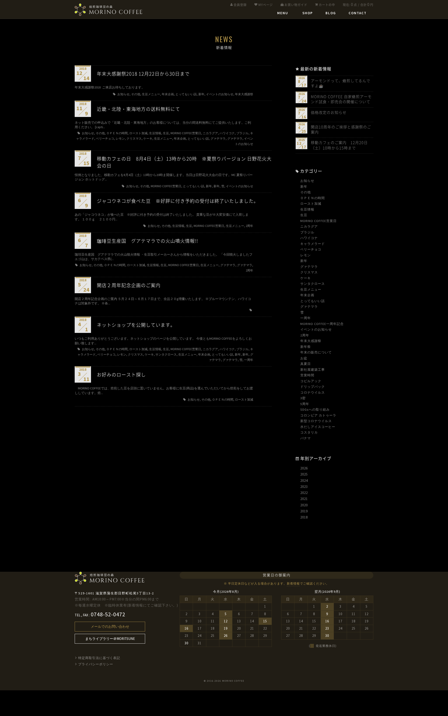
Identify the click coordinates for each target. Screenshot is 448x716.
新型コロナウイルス (316, 421)
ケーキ (305, 278)
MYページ (265, 4)
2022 (304, 492)
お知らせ (307, 181)
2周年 (304, 335)
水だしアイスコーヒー (317, 427)
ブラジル (307, 232)
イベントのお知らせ (316, 329)
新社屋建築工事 (312, 369)
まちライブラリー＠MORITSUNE (110, 638)
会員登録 (240, 4)
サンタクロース (312, 284)
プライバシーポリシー (95, 664)
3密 (303, 398)
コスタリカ (309, 432)
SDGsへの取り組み (315, 409)
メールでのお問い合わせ (110, 626)
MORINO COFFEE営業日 (318, 221)
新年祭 (305, 347)
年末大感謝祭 (310, 341)
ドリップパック (312, 386)
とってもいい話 (312, 301)
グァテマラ (309, 267)
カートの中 (327, 4)
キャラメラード (312, 244)
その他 (305, 192)
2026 (304, 468)
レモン (305, 255)
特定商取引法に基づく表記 (99, 658)
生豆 (303, 215)
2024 (304, 480)
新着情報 (293, 583)
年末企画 (307, 295)
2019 (304, 511)
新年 (303, 186)
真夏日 (305, 364)
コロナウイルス (312, 392)
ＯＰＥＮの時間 (312, 198)
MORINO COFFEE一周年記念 (322, 324)
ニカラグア (309, 226)
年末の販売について (316, 352)
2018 (304, 517)
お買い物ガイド (295, 4)
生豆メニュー (310, 289)
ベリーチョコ (310, 249)
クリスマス (309, 272)
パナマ (305, 438)
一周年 (305, 318)
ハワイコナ (309, 238)
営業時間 (307, 375)
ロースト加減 (310, 203)
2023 (304, 486)
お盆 (303, 358)
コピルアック (310, 381)
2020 (304, 505)
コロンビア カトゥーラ (318, 415)
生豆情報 (307, 209)
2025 (304, 474)
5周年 (304, 404)
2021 (304, 499)
